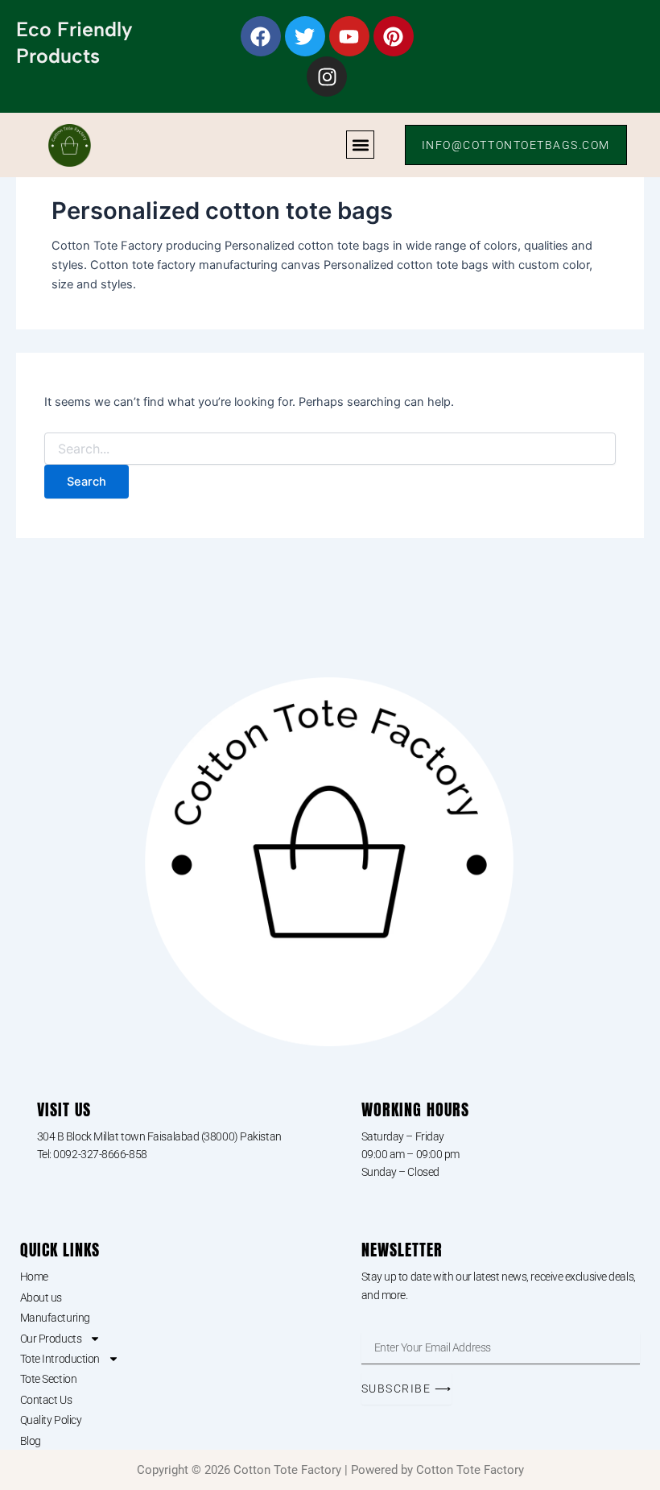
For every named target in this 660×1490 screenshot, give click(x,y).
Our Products (51, 1338)
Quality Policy (51, 1419)
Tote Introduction (60, 1358)
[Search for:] (330, 449)
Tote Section (48, 1378)
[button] (360, 144)
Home (34, 1276)
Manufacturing (55, 1317)
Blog (30, 1440)
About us (41, 1297)
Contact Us (46, 1399)
